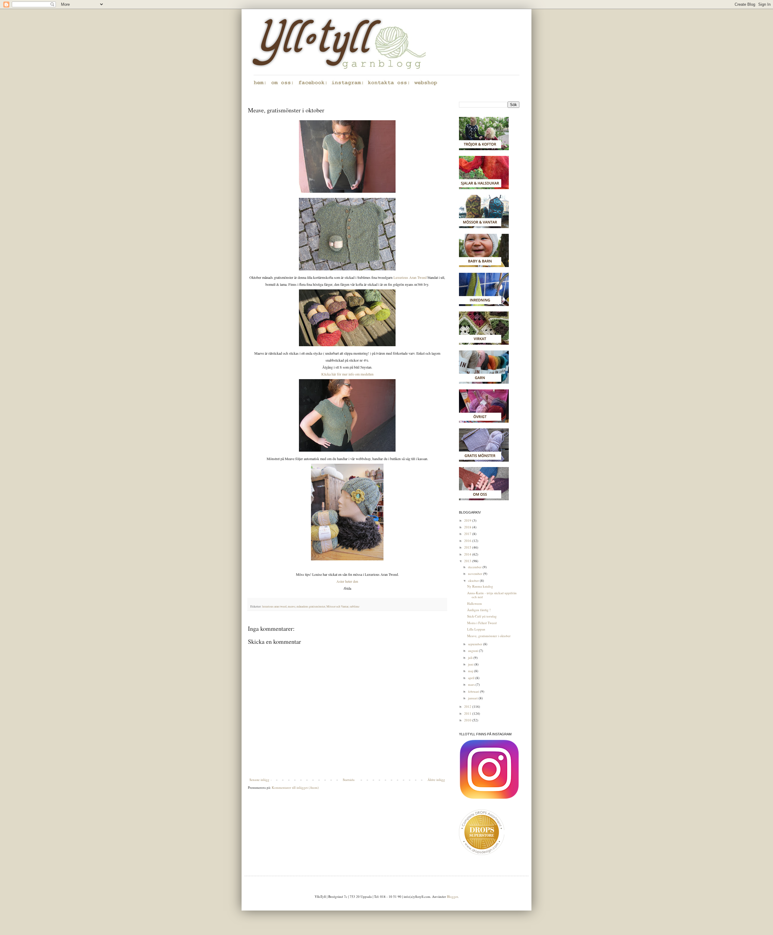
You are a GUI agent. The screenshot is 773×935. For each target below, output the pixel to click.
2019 (468, 520)
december (475, 567)
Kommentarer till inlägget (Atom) (295, 787)
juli (470, 657)
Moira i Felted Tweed (482, 623)
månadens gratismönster (311, 606)
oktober (474, 580)
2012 (468, 706)
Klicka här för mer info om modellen (347, 374)
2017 (468, 533)
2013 (468, 561)
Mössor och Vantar (337, 606)
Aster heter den (347, 581)
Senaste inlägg (259, 779)
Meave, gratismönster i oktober (489, 636)
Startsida (348, 779)
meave (291, 606)
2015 (468, 547)
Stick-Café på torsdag (482, 616)
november (475, 573)
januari (473, 698)
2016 (468, 540)
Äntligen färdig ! (479, 610)
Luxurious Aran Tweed (410, 277)
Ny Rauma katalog (480, 586)
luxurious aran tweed (274, 606)
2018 (468, 527)
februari (474, 691)
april (471, 677)
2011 (468, 713)
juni (471, 664)
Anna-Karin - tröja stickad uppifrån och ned (492, 595)
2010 (468, 720)
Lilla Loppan (476, 629)
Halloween (474, 603)
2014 (468, 554)
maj (471, 671)
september (475, 644)
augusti (473, 650)
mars (472, 684)
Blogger (452, 896)
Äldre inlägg (436, 779)
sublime (354, 606)
